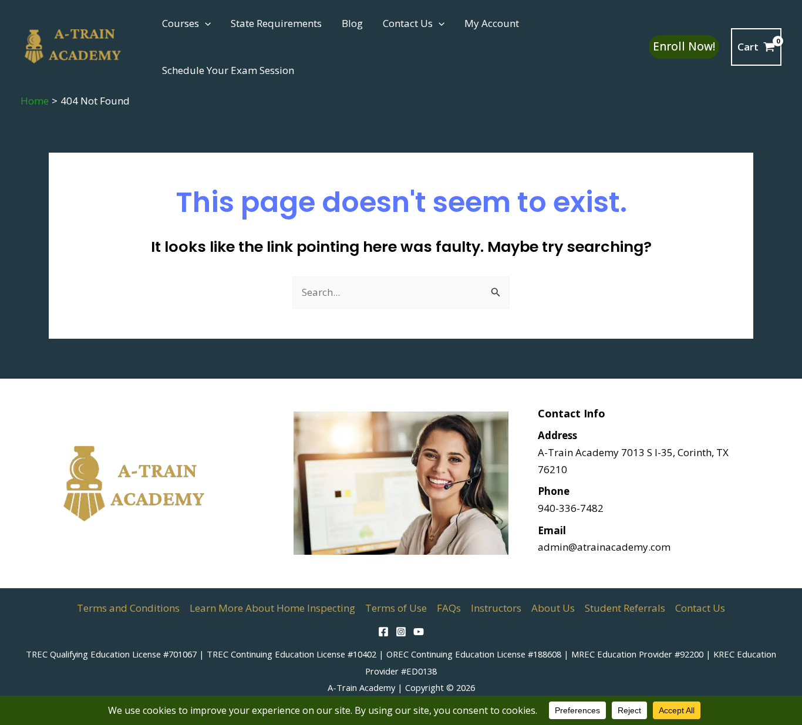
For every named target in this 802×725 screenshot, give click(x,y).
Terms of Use (396, 608)
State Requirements (276, 23)
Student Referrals (625, 608)
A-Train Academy (361, 687)
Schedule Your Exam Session (228, 70)
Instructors (496, 608)
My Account (491, 23)
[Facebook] (383, 631)
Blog (352, 23)
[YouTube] (418, 631)
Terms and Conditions (128, 608)
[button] (205, 23)
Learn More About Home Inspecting (272, 608)
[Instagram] (401, 631)
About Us (553, 608)
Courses (180, 23)
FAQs (449, 608)
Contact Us (408, 23)
